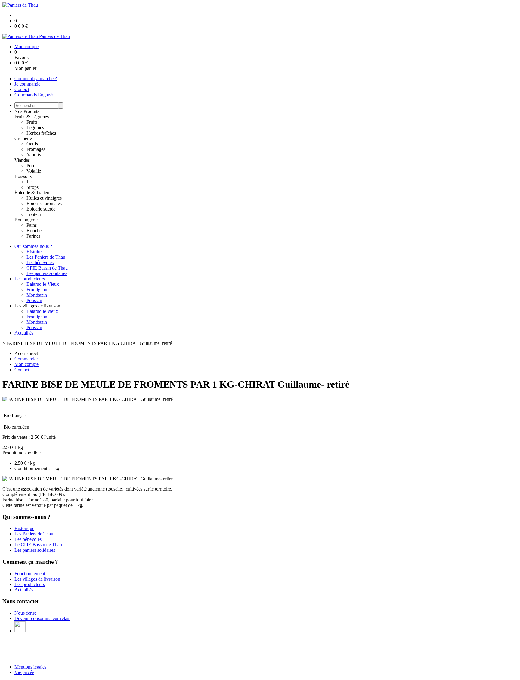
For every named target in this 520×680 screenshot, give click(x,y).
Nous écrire (25, 613)
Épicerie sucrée (40, 208)
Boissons (23, 176)
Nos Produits (26, 111)
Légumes (35, 127)
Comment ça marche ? (35, 78)
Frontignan (36, 289)
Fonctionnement (29, 573)
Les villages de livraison (37, 579)
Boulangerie (26, 219)
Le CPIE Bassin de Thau (38, 544)
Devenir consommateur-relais (42, 618)
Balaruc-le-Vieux (42, 284)
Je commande (27, 83)
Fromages (35, 149)
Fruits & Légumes (31, 116)
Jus (29, 181)
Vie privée (24, 672)
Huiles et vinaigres (44, 198)
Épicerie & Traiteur (32, 192)
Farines (33, 236)
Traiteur (33, 214)
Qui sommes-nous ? (33, 246)
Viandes (22, 160)
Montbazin (36, 295)
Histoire (34, 251)
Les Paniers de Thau (45, 257)
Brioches (34, 230)
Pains (31, 225)
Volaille (33, 170)
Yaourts (33, 154)
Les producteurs (29, 278)
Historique (24, 528)
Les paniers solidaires (46, 273)
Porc (30, 165)
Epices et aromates (44, 203)
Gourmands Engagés (34, 94)
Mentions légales (30, 666)
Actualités (23, 332)
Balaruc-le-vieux (42, 311)
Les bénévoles (40, 262)
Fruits (31, 122)
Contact (21, 89)
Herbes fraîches (41, 133)
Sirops (32, 187)
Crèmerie (23, 138)
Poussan (34, 300)
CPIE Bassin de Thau (47, 267)
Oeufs (32, 143)
